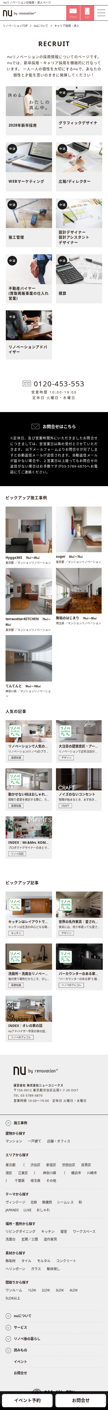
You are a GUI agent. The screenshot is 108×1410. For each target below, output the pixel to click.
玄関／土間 (29, 1239)
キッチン (48, 1231)
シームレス (65, 1202)
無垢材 (11, 1261)
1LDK (32, 1290)
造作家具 (50, 1239)
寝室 (63, 1231)
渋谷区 (35, 1165)
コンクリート (66, 1261)
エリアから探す (17, 1155)
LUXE (28, 1210)
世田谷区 (68, 1165)
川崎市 (92, 1173)
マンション (14, 1141)
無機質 (47, 1202)
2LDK (46, 1290)
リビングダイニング (20, 1231)
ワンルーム (14, 1290)
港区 (9, 1173)
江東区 (23, 1173)
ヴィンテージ (15, 1202)
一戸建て (34, 1141)
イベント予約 (27, 1400)
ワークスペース (84, 1231)
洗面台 (11, 1239)
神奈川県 (49, 1173)
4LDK (74, 1290)
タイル (26, 1261)
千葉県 (20, 1180)
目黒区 (86, 1165)
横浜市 (76, 1173)
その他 (51, 1180)
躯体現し (53, 1269)
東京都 (11, 1165)
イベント (20, 1361)
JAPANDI (12, 1210)
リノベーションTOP (15, 26)
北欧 (33, 1202)
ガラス (36, 1269)
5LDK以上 (13, 1298)
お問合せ (81, 1400)
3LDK (60, 1290)
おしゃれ (43, 1210)
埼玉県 (35, 1180)
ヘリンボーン (15, 1269)
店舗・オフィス (58, 1141)
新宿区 (51, 1165)
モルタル (43, 1261)
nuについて (41, 26)
